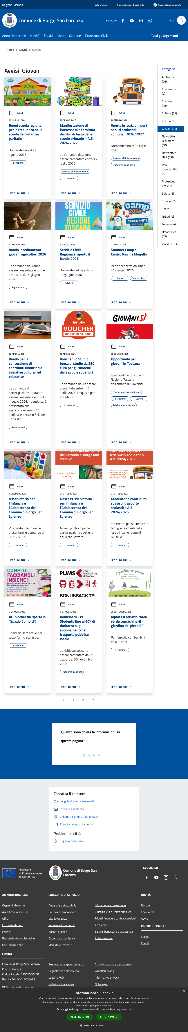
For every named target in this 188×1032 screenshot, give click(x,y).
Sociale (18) (169, 201)
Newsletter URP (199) (169, 155)
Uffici (5, 918)
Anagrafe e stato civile (62, 905)
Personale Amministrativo (18, 938)
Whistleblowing (104, 971)
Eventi (145, 943)
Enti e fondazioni (12, 925)
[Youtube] (130, 20)
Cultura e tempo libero (62, 912)
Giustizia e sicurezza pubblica (113, 912)
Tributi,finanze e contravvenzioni (115, 918)
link (129, 1009)
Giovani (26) (169, 128)
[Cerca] (181, 20)
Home (10, 49)
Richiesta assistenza (61, 984)
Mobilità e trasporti (60, 945)
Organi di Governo (13, 905)
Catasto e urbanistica (61, 938)
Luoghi (145, 936)
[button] (93, 1025)
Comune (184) (167, 103)
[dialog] (94, 1010)
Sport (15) (168, 209)
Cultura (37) (169, 113)
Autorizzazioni (104, 938)
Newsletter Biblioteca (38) (169, 140)
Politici (6, 932)
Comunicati (148, 912)
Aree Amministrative (15, 912)
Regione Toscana (12, 5)
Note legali (101, 984)
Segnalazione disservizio (63, 971)
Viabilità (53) (170, 244)
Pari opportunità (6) (169, 169)
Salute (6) (168, 193)
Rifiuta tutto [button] (109, 1016)
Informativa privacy (107, 977)
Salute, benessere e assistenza (114, 931)
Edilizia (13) (169, 121)
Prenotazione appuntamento (66, 964)
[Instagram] (139, 20)
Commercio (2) (169, 91)
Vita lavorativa (57, 918)
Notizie (145, 905)
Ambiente (101, 925)
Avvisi (20, 113)
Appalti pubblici (58, 932)
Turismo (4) (169, 224)
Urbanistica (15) (169, 234)
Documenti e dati (13, 945)
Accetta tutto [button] (79, 1016)
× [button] (183, 991)
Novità (23, 49)
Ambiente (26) (168, 79)
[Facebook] (121, 20)
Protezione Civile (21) (168, 183)
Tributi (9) (168, 216)
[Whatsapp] (148, 20)
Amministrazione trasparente (113, 964)
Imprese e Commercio (61, 925)
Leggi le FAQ (56, 977)
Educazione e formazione (110, 905)
